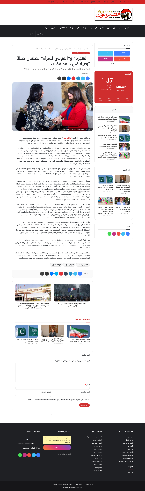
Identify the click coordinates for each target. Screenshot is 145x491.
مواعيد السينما (97, 464)
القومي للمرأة (82, 264)
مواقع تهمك (98, 467)
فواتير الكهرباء (97, 452)
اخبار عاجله (75, 49)
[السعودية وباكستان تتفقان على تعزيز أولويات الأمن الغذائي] (26, 331)
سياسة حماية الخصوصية (125, 461)
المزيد (47, 27)
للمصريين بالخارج (96, 1)
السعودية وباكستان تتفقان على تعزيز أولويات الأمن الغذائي (27, 340)
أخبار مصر (85, 53)
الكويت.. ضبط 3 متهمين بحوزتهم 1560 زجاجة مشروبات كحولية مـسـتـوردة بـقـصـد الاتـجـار (107, 155)
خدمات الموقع (63, 27)
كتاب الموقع (98, 458)
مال (96, 27)
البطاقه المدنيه (97, 440)
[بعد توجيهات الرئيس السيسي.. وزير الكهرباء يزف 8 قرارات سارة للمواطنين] (52, 331)
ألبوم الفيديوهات (128, 452)
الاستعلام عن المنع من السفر (93, 437)
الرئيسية (127, 27)
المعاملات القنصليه (83, 1)
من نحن (130, 437)
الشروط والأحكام (128, 458)
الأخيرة (113, 109)
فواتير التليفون (97, 449)
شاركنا (58, 1)
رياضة (91, 27)
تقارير (78, 27)
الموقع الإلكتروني (46, 392)
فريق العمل (129, 440)
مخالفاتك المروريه (97, 461)
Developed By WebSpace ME (84, 484)
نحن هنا (106, 1)
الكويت (114, 27)
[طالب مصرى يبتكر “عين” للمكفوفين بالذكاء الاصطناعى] (124, 146)
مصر (120, 27)
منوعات (72, 27)
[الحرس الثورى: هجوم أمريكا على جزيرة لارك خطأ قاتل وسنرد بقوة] (78, 331)
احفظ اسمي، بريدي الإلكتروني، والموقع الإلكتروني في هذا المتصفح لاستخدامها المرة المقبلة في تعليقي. (57, 399)
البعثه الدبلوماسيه (68, 1)
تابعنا (56, 447)
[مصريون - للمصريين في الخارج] (113, 14)
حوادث (85, 27)
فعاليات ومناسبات (127, 455)
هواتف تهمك (98, 470)
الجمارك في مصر (97, 443)
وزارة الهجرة (56, 264)
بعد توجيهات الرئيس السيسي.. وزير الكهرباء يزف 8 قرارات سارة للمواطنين (52, 340)
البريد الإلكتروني (85, 392)
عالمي (102, 27)
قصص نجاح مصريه (96, 455)
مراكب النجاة (67, 138)
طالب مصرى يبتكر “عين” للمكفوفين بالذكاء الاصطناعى (108, 145)
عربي (108, 27)
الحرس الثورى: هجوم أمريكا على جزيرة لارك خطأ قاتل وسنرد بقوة (80, 340)
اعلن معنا (51, 1)
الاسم (87, 384)
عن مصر (113, 1)
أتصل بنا (130, 446)
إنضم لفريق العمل (127, 443)
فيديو (53, 27)
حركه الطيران (98, 446)
